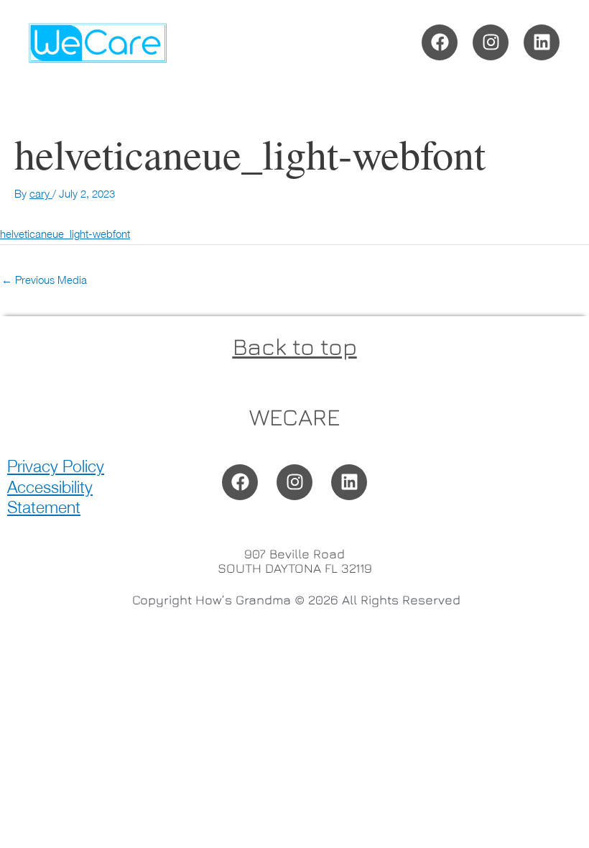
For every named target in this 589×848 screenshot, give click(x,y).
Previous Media (44, 279)
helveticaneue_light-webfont (65, 233)
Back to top (295, 346)
